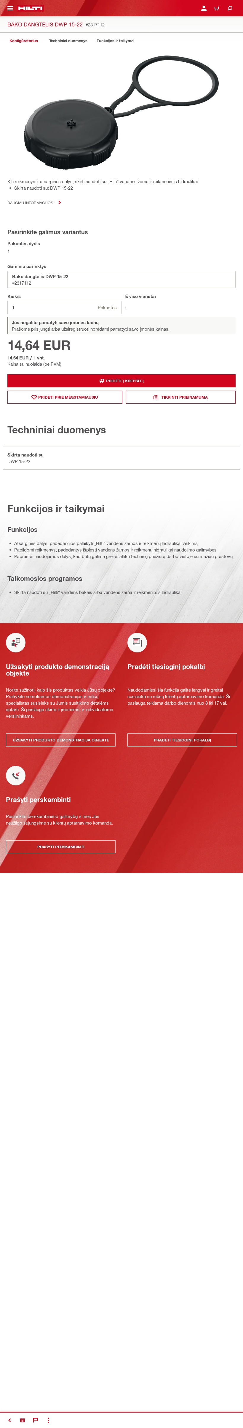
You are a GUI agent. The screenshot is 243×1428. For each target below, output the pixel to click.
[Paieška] (229, 8)
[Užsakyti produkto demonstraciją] (22, 1420)
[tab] (23, 41)
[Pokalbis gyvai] (35, 1420)
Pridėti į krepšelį (125, 380)
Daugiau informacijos (30, 202)
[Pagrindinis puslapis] (30, 8)
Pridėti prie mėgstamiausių (68, 397)
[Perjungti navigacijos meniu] (10, 8)
